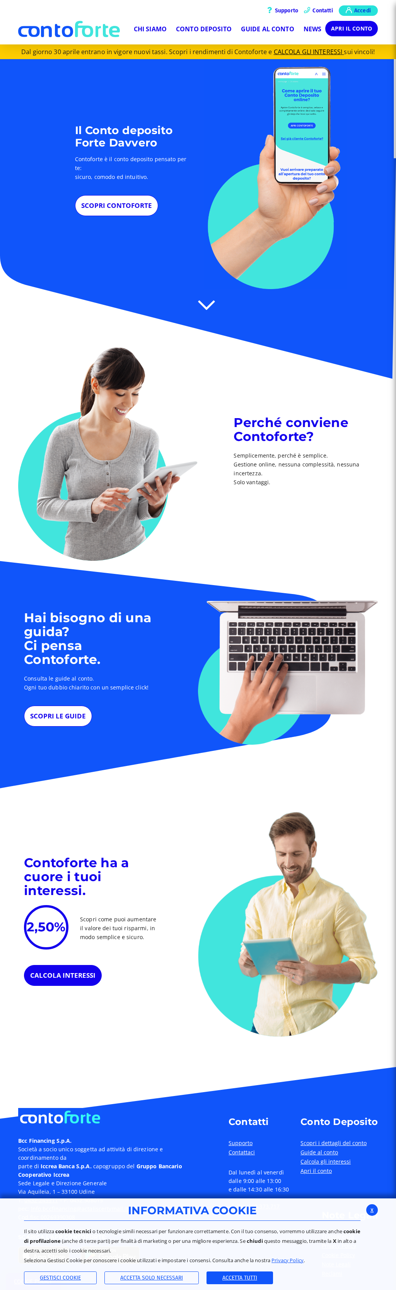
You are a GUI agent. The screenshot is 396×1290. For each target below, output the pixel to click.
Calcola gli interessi (325, 1162)
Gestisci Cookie (60, 1278)
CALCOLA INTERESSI (63, 975)
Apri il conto (351, 28)
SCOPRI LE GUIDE (58, 715)
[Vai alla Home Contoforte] (105, 1116)
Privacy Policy (287, 1260)
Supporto (286, 10)
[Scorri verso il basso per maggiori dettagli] (206, 303)
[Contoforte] (69, 29)
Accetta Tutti (239, 1278)
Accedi (362, 10)
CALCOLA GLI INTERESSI (309, 52)
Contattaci (242, 1152)
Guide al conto (319, 1152)
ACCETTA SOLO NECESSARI (151, 1278)
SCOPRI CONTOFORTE (116, 205)
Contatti (322, 10)
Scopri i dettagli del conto (333, 1143)
